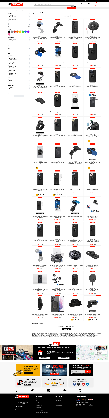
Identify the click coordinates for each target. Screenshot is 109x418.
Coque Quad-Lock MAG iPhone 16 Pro (57, 87)
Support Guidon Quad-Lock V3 (75, 216)
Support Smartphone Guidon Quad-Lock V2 (58, 63)
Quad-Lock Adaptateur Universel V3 (40, 163)
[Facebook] (74, 384)
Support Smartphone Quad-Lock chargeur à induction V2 (92, 38)
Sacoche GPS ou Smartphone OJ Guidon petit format (75, 315)
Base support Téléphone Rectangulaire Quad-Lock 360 (92, 266)
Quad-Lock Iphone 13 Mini (92, 189)
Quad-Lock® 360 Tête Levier (75, 86)
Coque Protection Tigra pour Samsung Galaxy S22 (57, 315)
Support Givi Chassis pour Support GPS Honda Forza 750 (58, 266)
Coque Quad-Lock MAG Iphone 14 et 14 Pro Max (40, 190)
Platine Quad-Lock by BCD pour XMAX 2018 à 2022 (58, 290)
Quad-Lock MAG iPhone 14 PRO (40, 240)
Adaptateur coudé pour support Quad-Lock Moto (40, 266)
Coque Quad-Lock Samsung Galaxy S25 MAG (58, 163)
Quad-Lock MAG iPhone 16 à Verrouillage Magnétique (93, 241)
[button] (44, 358)
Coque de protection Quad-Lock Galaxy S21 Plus (40, 290)
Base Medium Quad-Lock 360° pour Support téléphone (40, 136)
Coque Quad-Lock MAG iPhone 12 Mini (75, 290)
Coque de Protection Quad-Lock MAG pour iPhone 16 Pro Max (75, 241)
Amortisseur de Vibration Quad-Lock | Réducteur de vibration (40, 38)
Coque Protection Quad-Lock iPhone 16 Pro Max (92, 63)
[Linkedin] (87, 384)
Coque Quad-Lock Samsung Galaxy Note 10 (58, 190)
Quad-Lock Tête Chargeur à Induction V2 (92, 290)
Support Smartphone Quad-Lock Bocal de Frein (40, 63)
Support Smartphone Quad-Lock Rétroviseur (92, 163)
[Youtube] (83, 384)
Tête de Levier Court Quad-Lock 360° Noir (40, 112)
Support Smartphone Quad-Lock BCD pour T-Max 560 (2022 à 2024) (40, 87)
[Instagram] (78, 384)
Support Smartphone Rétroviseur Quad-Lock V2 (57, 217)
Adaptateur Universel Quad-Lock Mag (75, 112)
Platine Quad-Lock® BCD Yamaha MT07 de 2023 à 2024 (92, 217)
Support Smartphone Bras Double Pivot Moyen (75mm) (40, 315)
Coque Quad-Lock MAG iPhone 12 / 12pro (57, 241)
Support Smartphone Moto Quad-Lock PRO (57, 38)
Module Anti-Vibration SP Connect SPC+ (75, 266)
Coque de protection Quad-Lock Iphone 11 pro (40, 217)
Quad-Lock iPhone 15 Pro (92, 86)
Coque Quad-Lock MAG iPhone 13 (57, 135)
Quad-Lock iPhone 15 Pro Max (75, 62)
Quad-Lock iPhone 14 (75, 189)
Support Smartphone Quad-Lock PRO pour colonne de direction (75, 163)
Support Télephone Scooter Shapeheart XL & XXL (92, 136)
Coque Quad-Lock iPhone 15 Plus (75, 135)
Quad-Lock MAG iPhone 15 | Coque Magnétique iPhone (57, 112)
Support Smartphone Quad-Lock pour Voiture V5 (92, 315)
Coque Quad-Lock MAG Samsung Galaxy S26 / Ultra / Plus (75, 38)
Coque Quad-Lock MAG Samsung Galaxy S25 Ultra (92, 112)
